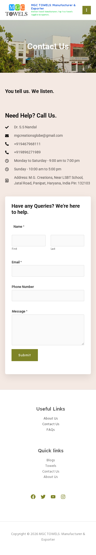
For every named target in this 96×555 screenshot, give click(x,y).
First (14, 249)
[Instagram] (63, 496)
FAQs (51, 430)
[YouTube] (53, 496)
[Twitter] (43, 496)
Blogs (51, 460)
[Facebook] (33, 496)
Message (19, 311)
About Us (51, 418)
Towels (50, 466)
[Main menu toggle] (86, 10)
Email (17, 262)
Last (53, 249)
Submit (24, 355)
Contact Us (50, 424)
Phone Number (23, 287)
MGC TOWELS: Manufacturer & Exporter (53, 6)
